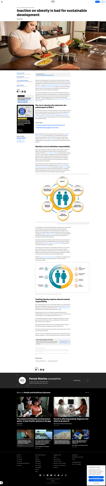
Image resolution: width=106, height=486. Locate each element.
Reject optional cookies (96, 477)
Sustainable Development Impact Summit (45, 75)
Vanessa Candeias (20, 76)
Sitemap (53, 481)
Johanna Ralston (20, 85)
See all (87, 392)
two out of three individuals (51, 152)
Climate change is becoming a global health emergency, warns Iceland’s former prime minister (62, 442)
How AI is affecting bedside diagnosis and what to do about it (71, 420)
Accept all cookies (96, 480)
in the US (65, 167)
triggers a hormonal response (49, 233)
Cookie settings (96, 483)
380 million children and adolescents (51, 243)
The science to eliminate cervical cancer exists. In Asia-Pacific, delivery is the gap (34, 420)
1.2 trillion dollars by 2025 (63, 307)
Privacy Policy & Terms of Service (53, 478)
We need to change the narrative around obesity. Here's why (50, 125)
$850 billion (66, 306)
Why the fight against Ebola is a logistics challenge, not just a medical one (79, 442)
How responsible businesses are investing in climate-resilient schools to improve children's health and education (43, 442)
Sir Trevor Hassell (20, 73)
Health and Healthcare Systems (25, 7)
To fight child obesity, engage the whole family (47, 127)
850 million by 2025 (49, 138)
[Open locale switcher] (1, 482)
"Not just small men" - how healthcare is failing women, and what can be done (24, 442)
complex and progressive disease (48, 256)
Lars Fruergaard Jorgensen (22, 80)
